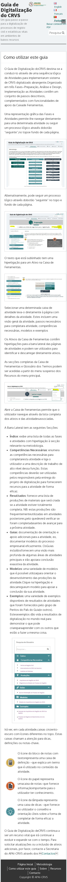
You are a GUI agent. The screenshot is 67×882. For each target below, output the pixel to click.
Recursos (55, 868)
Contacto (34, 873)
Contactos (48, 853)
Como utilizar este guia (22, 868)
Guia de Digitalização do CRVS (16, 10)
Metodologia (44, 864)
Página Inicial (25, 864)
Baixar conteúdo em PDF (56, 26)
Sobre (43, 868)
